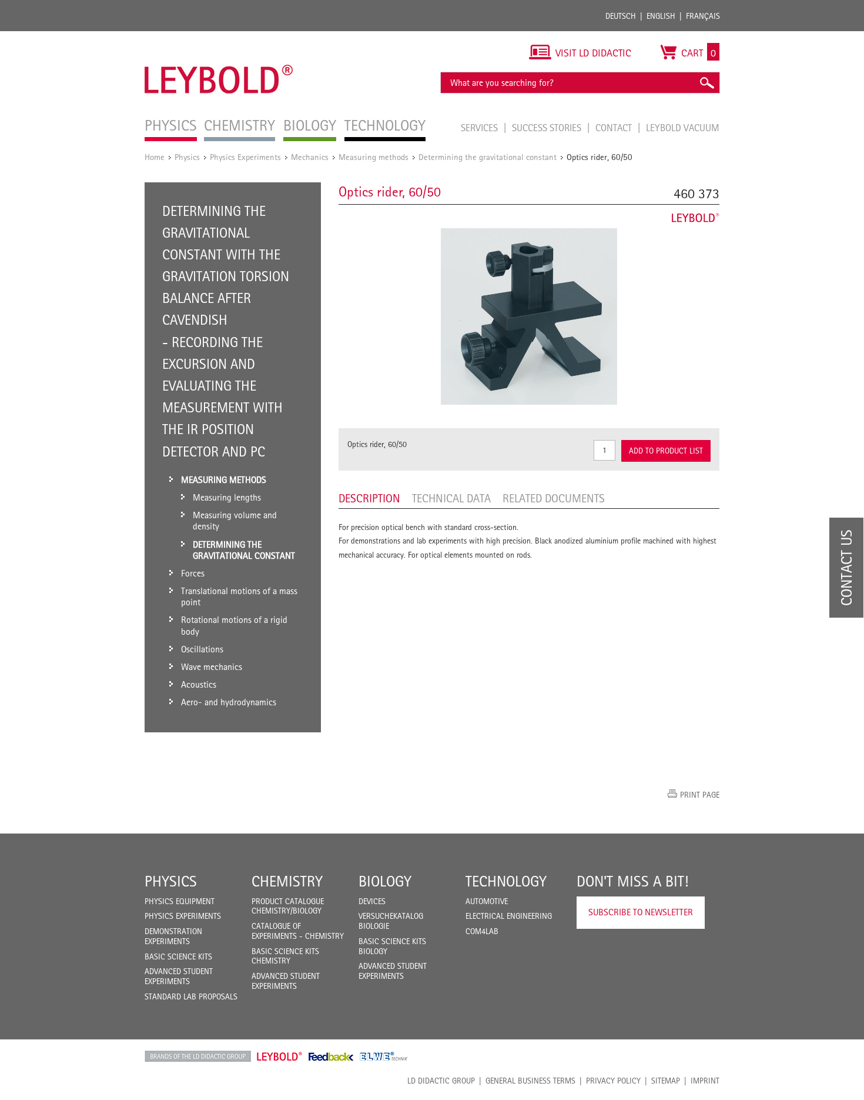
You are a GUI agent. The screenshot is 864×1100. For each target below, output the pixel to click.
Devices (372, 901)
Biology (385, 881)
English (661, 16)
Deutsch (620, 16)
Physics (187, 157)
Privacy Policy (613, 1080)
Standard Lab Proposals (191, 996)
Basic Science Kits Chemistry (285, 956)
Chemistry (287, 881)
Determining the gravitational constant (487, 157)
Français (703, 16)
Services (480, 128)
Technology (506, 881)
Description (369, 498)
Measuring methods (373, 157)
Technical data (451, 498)
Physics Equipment (180, 901)
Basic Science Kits (178, 956)
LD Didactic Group (441, 1080)
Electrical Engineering (509, 916)
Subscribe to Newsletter (640, 912)
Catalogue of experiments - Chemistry (298, 931)
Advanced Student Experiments (179, 976)
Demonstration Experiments (173, 936)
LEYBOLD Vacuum (682, 128)
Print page (699, 794)
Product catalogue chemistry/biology (288, 906)
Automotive (487, 901)
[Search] (706, 82)
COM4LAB (482, 931)
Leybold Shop (280, 1056)
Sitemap (665, 1080)
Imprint (705, 1080)
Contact (614, 128)
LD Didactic (198, 1056)
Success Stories (548, 128)
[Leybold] (219, 37)
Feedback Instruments (331, 1056)
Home (155, 157)
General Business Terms (530, 1080)
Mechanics (310, 157)
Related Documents (554, 498)
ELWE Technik (384, 1056)
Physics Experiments (245, 157)
